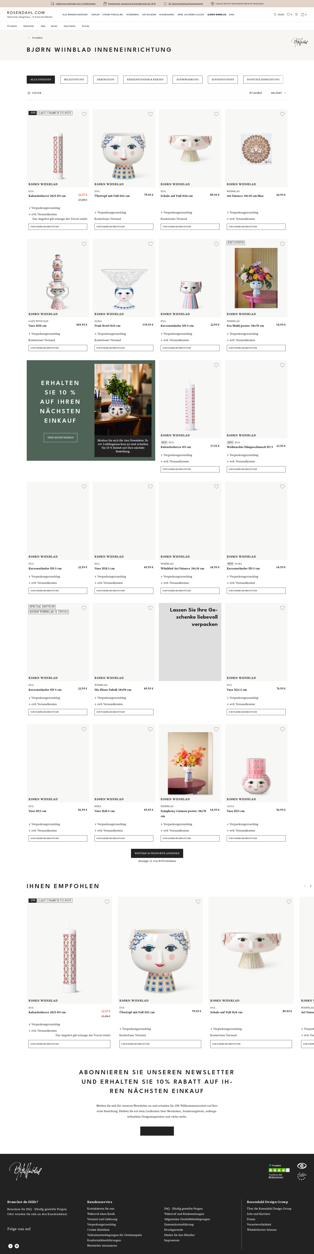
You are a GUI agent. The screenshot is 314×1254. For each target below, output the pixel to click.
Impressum (171, 1240)
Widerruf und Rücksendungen (184, 1214)
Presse (251, 1219)
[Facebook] (10, 1246)
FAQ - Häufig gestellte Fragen (183, 1208)
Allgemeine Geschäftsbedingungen (187, 1219)
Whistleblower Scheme (262, 1230)
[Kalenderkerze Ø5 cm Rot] (105, 1009)
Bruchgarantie (173, 1230)
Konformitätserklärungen (104, 1240)
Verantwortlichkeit (259, 1224)
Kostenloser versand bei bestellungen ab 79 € (132, 3)
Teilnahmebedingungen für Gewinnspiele (114, 1235)
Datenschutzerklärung (179, 1224)
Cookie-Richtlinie (98, 1230)
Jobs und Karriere (258, 1214)
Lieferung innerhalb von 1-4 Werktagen (76, 3)
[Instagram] (17, 1246)
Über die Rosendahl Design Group (269, 1208)
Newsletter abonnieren (102, 1245)
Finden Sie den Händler (179, 1235)
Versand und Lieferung (102, 1219)
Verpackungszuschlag (101, 1224)
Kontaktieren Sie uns (100, 1208)
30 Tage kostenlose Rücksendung (185, 3)
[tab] (279, 93)
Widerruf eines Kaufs (101, 1214)
